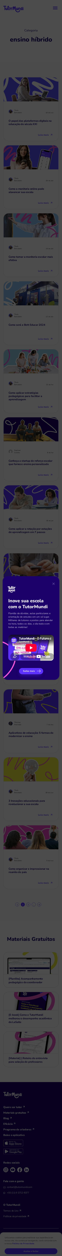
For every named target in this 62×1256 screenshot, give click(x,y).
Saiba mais (29, 671)
